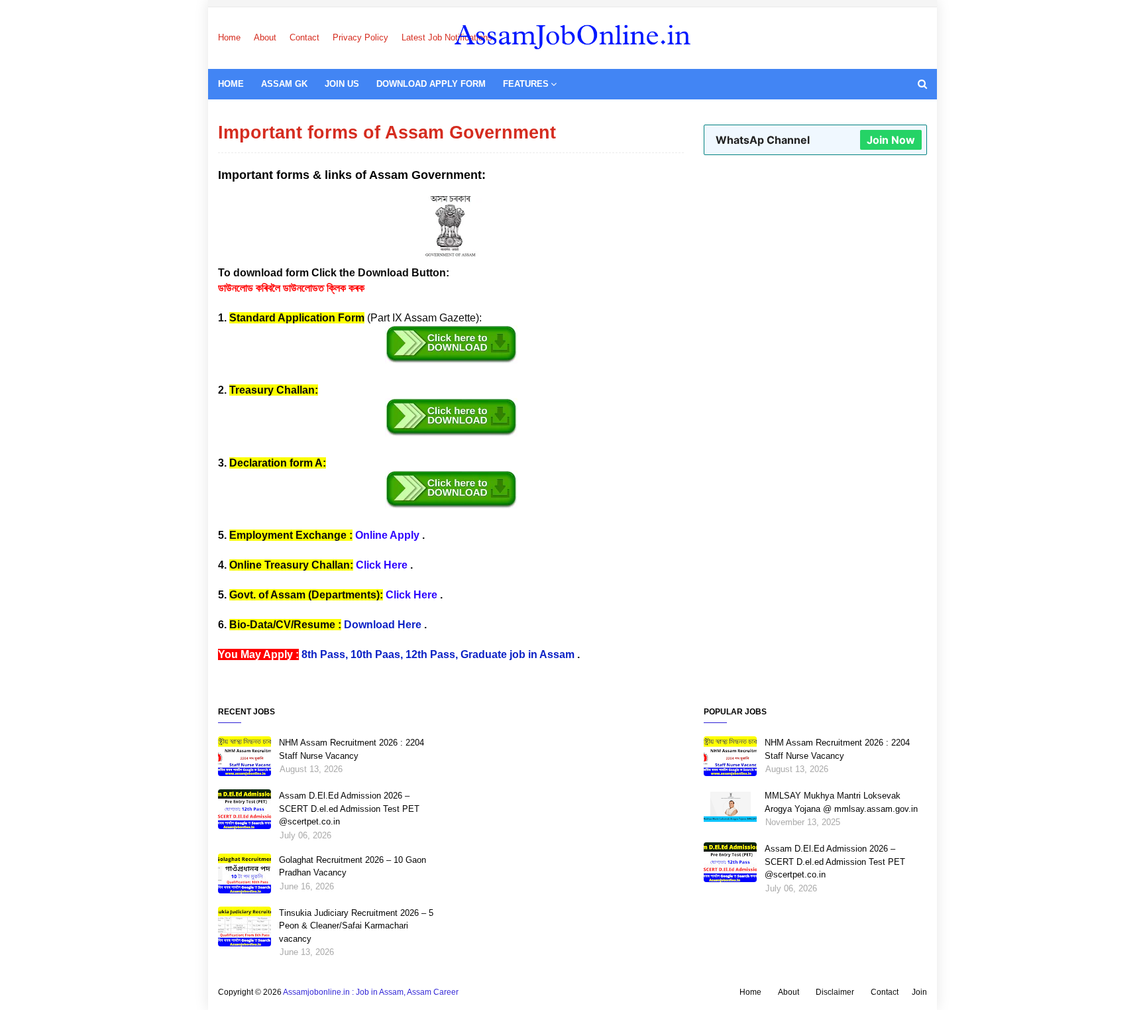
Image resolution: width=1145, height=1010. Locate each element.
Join (919, 992)
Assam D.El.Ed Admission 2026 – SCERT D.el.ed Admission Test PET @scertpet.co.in (349, 808)
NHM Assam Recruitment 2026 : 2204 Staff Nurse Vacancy (351, 749)
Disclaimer (835, 992)
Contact (304, 37)
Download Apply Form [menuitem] (431, 84)
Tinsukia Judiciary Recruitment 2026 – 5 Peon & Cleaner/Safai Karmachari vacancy (356, 926)
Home (229, 37)
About (265, 37)
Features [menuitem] (526, 84)
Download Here (382, 624)
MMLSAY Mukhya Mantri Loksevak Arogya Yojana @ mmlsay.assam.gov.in (841, 802)
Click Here (382, 565)
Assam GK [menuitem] (284, 84)
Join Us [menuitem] (342, 84)
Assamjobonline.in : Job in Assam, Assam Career (371, 992)
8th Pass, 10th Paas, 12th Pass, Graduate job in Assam (437, 654)
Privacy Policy (360, 37)
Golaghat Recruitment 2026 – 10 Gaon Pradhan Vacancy (352, 866)
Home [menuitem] (231, 84)
